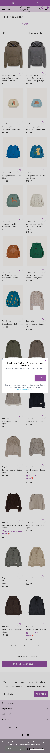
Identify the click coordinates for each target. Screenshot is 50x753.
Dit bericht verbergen (15, 749)
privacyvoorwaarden (24, 389)
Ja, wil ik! (40, 378)
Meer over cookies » (37, 749)
